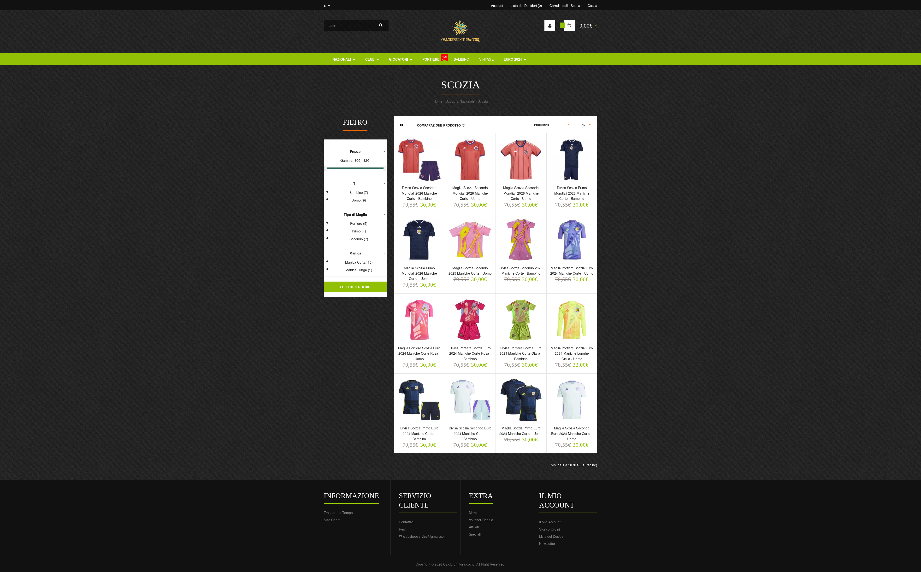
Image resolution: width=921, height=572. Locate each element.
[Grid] (401, 124)
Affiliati (474, 527)
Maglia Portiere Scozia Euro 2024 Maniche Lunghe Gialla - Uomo (572, 353)
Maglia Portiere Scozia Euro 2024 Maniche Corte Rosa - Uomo (419, 353)
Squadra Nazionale (460, 101)
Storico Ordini (549, 529)
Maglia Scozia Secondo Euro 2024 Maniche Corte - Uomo (571, 433)
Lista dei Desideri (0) (526, 5)
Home (438, 101)
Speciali (475, 534)
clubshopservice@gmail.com (425, 536)
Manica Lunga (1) (358, 269)
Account (497, 5)
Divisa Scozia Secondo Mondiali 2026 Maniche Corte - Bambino (419, 193)
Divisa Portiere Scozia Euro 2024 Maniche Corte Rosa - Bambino (470, 353)
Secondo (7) (358, 239)
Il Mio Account (550, 522)
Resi (402, 529)
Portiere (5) (358, 223)
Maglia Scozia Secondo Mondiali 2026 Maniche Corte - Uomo (470, 193)
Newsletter (547, 543)
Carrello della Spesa (564, 5)
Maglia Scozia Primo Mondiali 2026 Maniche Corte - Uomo (419, 273)
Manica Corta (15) (359, 262)
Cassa (592, 5)
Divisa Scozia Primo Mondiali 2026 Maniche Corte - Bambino (572, 193)
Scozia (483, 101)
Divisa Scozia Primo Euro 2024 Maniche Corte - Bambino (419, 433)
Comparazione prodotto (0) (441, 125)
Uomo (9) (359, 200)
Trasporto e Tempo (338, 512)
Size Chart (332, 519)
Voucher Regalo (481, 519)
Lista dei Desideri (552, 536)
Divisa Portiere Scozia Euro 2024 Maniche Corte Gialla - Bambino (521, 353)
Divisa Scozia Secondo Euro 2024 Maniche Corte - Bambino (470, 433)
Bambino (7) (358, 192)
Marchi (474, 512)
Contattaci (406, 522)
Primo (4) (359, 231)
